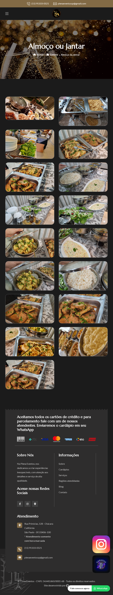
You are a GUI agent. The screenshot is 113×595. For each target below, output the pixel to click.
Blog (61, 486)
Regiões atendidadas (69, 480)
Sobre (62, 463)
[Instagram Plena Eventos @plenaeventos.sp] (101, 544)
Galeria (53, 54)
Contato (63, 492)
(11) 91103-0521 (40, 3)
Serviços (63, 475)
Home (39, 54)
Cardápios (64, 469)
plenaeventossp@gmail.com (71, 3)
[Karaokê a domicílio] (101, 564)
